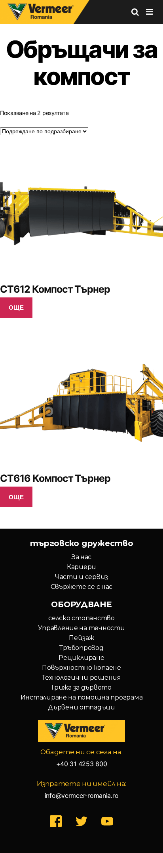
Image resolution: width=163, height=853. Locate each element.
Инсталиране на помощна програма (82, 697)
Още (16, 307)
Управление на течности (81, 628)
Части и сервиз (81, 577)
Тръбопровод (81, 648)
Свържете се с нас (81, 586)
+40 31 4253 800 (81, 764)
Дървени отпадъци (81, 707)
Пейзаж (81, 638)
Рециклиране (81, 657)
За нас (81, 557)
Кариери (81, 567)
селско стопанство (81, 618)
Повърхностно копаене (81, 667)
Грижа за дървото (81, 687)
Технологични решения (81, 677)
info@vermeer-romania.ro (82, 795)
